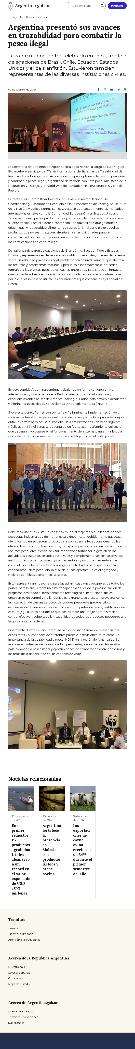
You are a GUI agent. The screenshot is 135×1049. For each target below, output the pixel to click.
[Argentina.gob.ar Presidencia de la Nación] (29, 6)
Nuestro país (16, 967)
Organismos (16, 978)
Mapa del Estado (19, 984)
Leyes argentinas (19, 972)
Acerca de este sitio (20, 1011)
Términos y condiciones (23, 1017)
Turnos (13, 928)
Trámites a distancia (20, 934)
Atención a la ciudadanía (24, 939)
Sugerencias (16, 1022)
